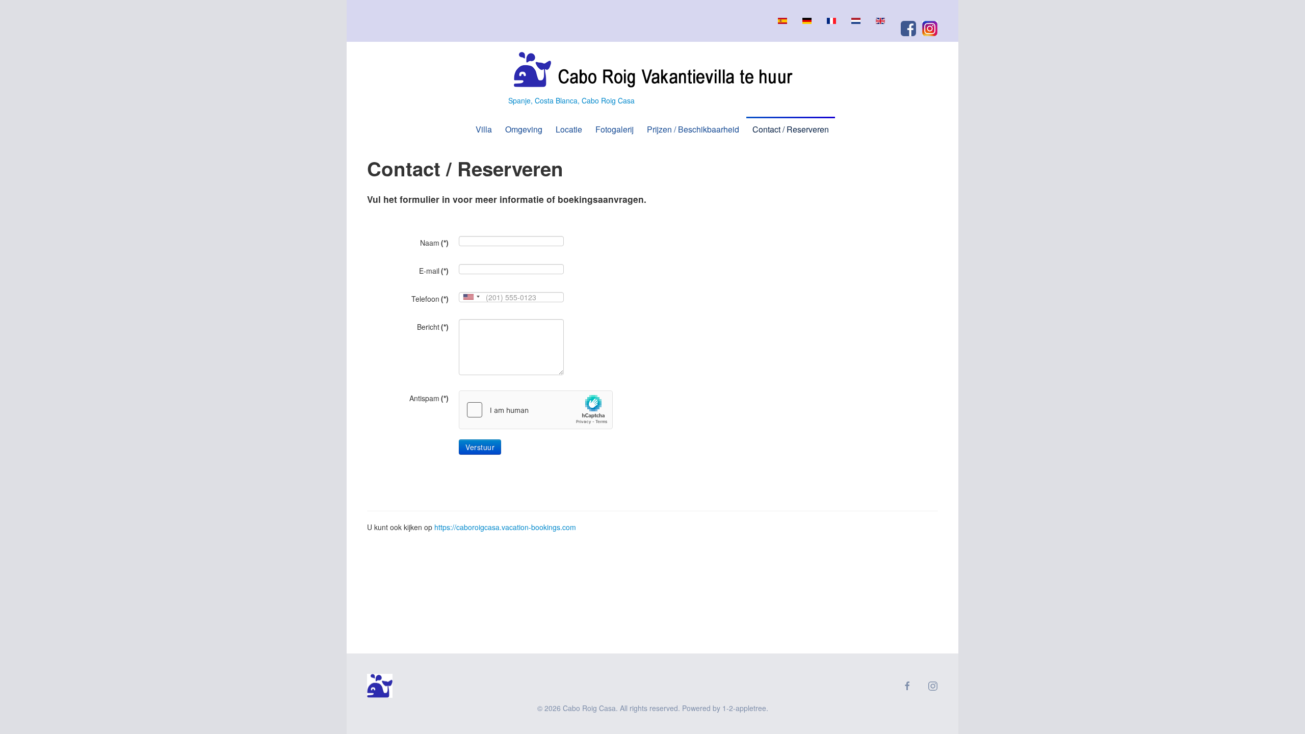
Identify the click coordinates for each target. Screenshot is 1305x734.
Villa (484, 129)
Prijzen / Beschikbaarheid (693, 129)
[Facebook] (911, 27)
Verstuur (479, 447)
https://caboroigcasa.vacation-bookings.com (505, 527)
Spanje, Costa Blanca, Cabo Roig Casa (571, 100)
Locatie (569, 129)
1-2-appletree (744, 708)
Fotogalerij (614, 129)
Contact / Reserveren (790, 129)
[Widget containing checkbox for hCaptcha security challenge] (536, 409)
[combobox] (471, 297)
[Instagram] (929, 27)
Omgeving (523, 129)
